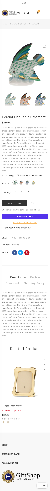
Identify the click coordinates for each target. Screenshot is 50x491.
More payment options (25, 223)
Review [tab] (35, 277)
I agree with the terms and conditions (22, 210)
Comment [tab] (12, 283)
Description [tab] (18, 277)
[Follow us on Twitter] (20, 252)
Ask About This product (31, 175)
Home (4, 24)
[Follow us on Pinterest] (26, 252)
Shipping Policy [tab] (33, 283)
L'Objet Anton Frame (12, 405)
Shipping (9, 175)
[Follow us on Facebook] (14, 252)
